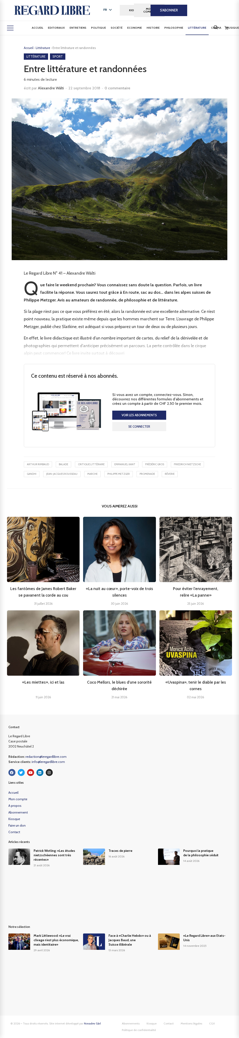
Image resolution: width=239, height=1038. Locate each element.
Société (117, 27)
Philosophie (173, 27)
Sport (58, 56)
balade (63, 464)
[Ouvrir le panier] (226, 28)
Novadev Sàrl (92, 1023)
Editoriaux (56, 27)
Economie (134, 27)
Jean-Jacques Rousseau (61, 473)
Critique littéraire (91, 464)
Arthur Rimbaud (38, 464)
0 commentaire (117, 88)
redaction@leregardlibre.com (46, 757)
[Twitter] (21, 772)
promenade (147, 473)
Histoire (153, 27)
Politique (98, 27)
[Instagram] (49, 772)
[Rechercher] (215, 27)
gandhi (31, 473)
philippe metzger (118, 473)
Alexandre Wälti (51, 88)
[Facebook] (11, 772)
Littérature (197, 27)
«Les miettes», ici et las (43, 682)
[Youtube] (30, 772)
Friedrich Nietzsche (187, 464)
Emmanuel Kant (124, 464)
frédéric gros (154, 464)
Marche (92, 473)
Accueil (37, 27)
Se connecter (139, 426)
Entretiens (78, 27)
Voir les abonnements (139, 415)
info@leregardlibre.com (48, 762)
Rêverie (170, 473)
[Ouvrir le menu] (10, 28)
